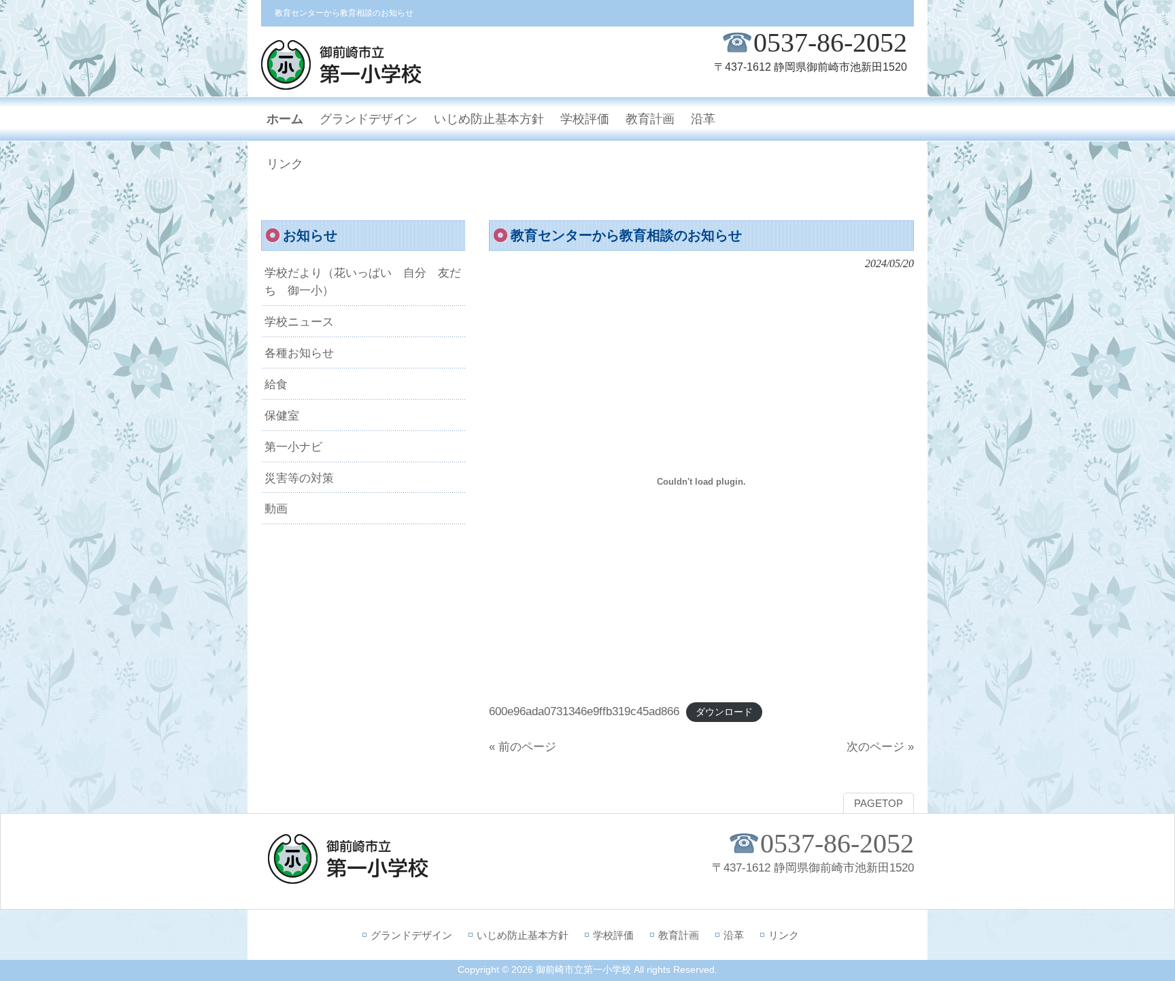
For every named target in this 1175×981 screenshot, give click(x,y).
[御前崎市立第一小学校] (341, 84)
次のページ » (880, 746)
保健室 (282, 415)
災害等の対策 (299, 478)
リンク (783, 935)
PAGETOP (878, 803)
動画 (276, 508)
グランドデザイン (411, 935)
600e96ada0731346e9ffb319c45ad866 (584, 711)
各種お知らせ (299, 353)
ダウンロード (724, 712)
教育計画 (678, 935)
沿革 (733, 935)
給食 (276, 384)
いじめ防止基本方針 (522, 935)
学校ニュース (299, 321)
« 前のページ (522, 746)
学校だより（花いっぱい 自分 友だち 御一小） (363, 281)
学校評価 (613, 935)
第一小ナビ (293, 446)
